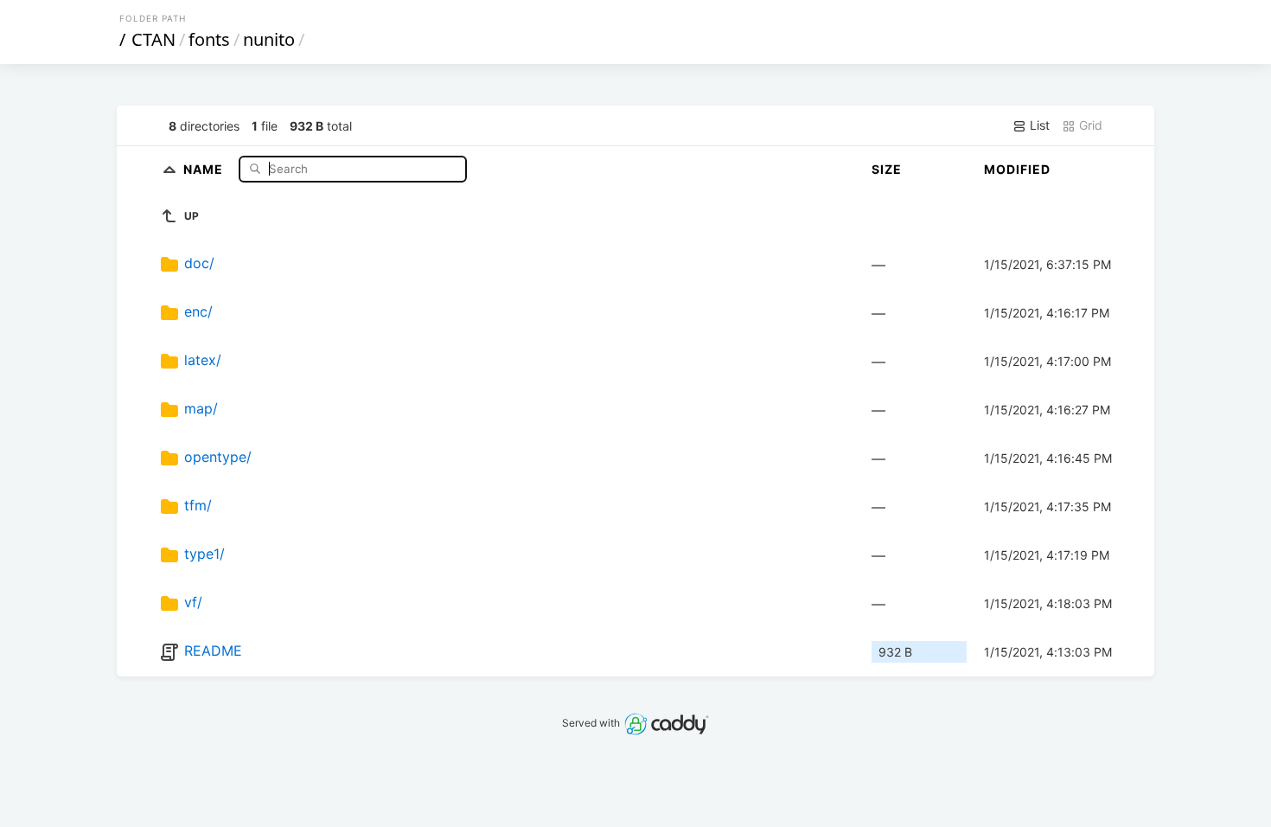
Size (887, 169)
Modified (1017, 169)
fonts (209, 39)
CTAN (153, 39)
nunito (269, 39)
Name (205, 168)
